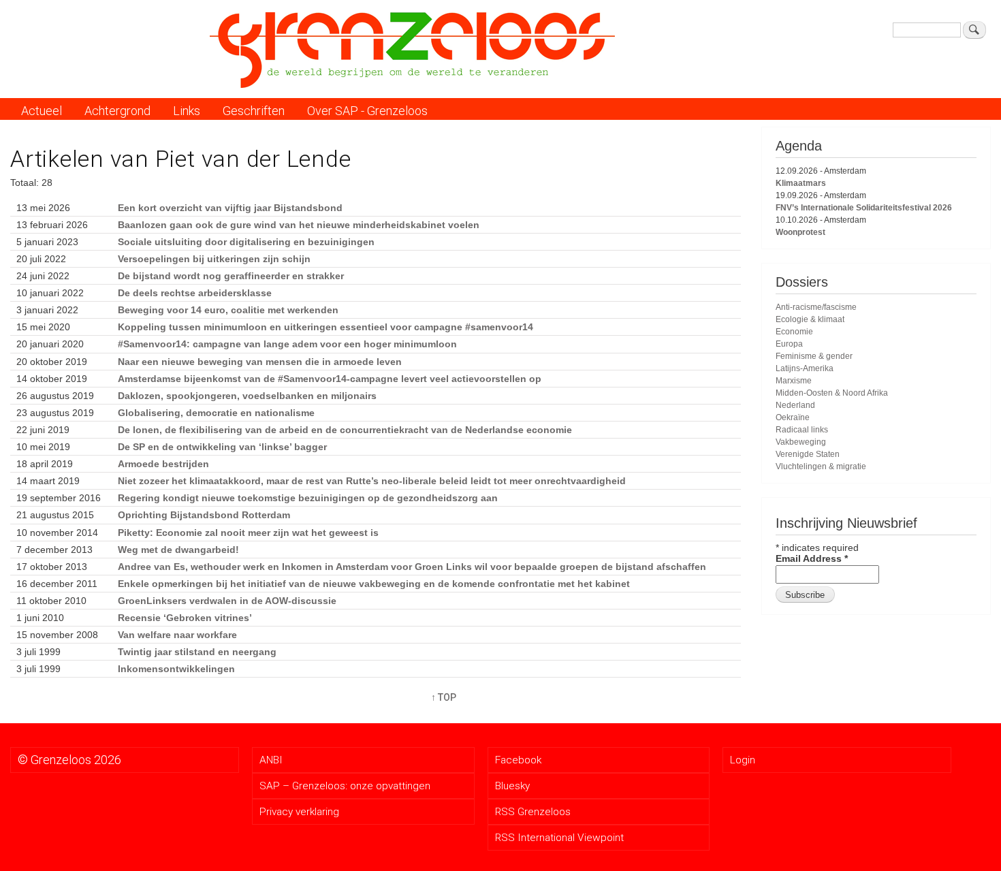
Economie (794, 331)
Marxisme (794, 380)
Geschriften (254, 111)
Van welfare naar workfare (177, 634)
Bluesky (512, 786)
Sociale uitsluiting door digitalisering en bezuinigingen (246, 241)
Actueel (41, 111)
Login (742, 760)
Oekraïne (793, 417)
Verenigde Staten (808, 454)
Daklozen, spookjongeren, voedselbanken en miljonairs (247, 395)
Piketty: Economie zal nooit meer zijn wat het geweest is (248, 532)
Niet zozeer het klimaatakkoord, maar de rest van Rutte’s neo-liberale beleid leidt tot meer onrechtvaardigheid (372, 480)
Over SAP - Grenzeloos (367, 111)
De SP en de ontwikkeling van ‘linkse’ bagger (222, 446)
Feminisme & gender (814, 356)
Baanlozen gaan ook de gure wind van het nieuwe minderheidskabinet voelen (298, 224)
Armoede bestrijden (163, 463)
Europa (789, 344)
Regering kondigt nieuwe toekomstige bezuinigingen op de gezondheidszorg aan (308, 497)
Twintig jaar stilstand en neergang (197, 651)
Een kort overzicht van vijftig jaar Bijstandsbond (230, 207)
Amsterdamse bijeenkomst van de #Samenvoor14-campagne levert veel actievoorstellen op (329, 378)
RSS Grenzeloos (533, 812)
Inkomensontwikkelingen (176, 668)
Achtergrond (117, 111)
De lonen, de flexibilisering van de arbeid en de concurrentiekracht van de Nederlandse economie (345, 429)
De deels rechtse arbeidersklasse (195, 292)
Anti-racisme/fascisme (816, 307)
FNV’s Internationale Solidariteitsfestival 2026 (864, 207)
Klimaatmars (801, 183)
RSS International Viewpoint (559, 838)
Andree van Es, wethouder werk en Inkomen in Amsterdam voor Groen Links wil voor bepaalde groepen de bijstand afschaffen (412, 566)
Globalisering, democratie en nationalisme (216, 412)
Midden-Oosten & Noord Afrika (832, 393)
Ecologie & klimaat (810, 319)
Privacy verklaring (299, 812)
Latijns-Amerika (804, 368)
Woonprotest (800, 232)
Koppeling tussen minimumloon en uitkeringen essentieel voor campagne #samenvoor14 (325, 326)
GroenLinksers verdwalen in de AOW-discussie (227, 600)
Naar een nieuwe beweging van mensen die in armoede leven (260, 361)
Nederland (795, 405)
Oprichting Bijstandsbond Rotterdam (204, 514)
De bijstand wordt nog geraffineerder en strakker (231, 275)
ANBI (271, 760)
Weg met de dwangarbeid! (178, 549)
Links (186, 111)
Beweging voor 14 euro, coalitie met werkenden (228, 309)
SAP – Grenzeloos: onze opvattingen (344, 786)
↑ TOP (443, 697)
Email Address (812, 558)
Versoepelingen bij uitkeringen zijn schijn (214, 258)
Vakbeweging (801, 442)
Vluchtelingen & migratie (821, 466)
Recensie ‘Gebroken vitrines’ (185, 617)
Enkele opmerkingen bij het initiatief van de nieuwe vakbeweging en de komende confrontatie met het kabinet (374, 583)
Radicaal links (802, 429)
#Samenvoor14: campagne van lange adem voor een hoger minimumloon (287, 343)
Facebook (518, 760)
